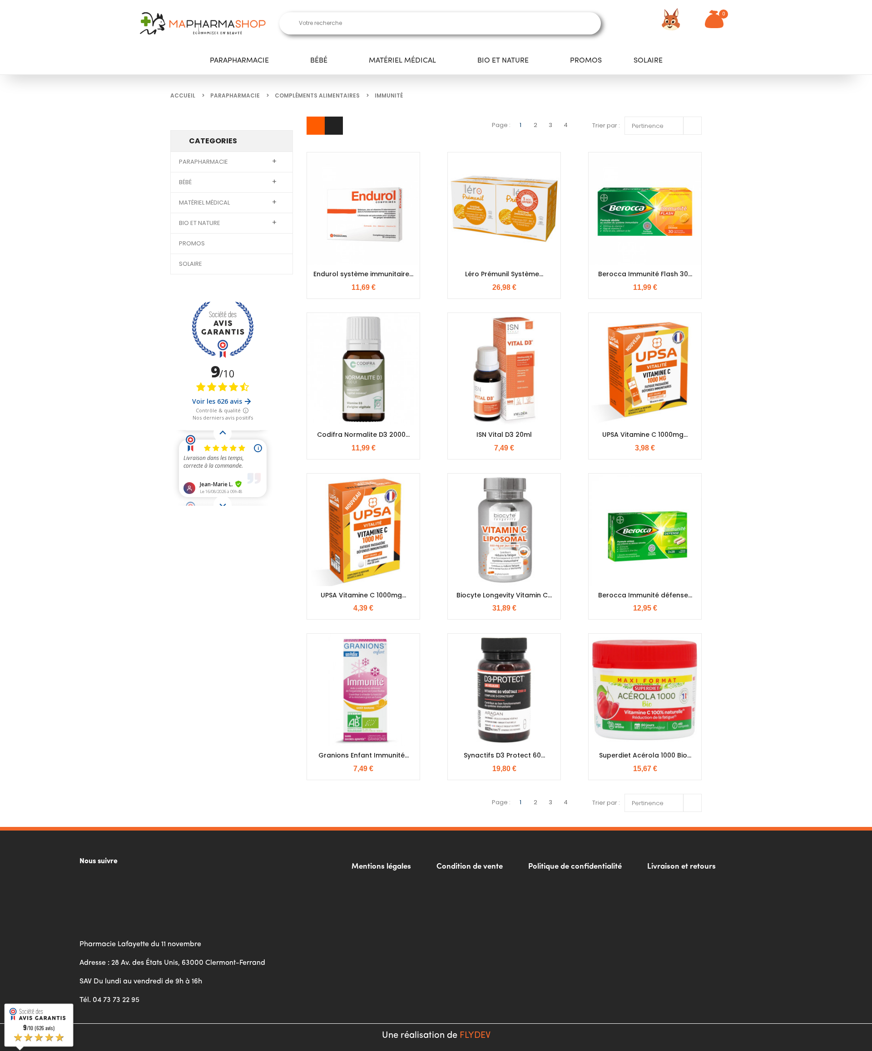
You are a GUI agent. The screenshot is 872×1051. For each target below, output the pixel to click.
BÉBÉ (318, 60)
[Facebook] (90, 884)
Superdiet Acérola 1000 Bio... (645, 755)
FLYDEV (475, 1035)
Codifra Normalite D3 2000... (363, 434)
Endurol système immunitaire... (363, 274)
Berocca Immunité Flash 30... (645, 274)
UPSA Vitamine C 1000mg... (645, 434)
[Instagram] (115, 884)
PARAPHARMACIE (239, 60)
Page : (501, 125)
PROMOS (586, 60)
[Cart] (714, 19)
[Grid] (315, 125)
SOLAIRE (648, 60)
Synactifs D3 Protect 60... (504, 755)
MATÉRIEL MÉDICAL (402, 60)
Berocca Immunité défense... (645, 595)
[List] (334, 125)
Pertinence (665, 124)
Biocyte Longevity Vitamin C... (504, 595)
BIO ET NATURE (503, 60)
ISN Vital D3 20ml (504, 434)
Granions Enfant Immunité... (363, 755)
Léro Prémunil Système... (504, 274)
